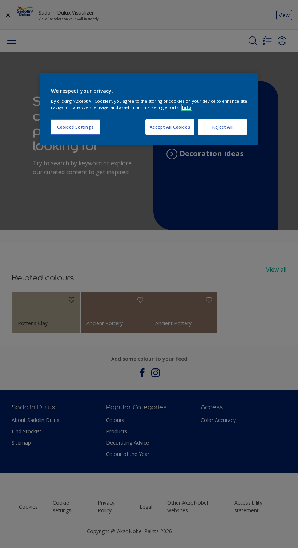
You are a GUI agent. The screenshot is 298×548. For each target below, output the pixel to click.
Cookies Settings (75, 127)
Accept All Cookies (170, 127)
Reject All (222, 127)
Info (186, 107)
